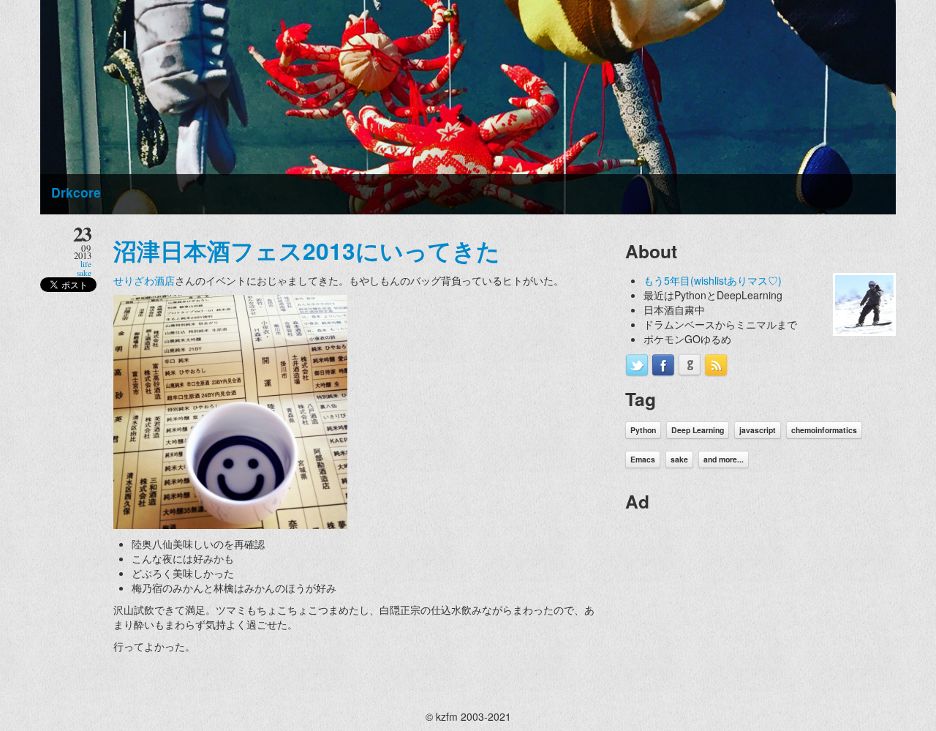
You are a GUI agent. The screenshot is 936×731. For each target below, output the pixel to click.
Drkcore (76, 192)
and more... (723, 459)
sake (84, 272)
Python (643, 429)
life (85, 263)
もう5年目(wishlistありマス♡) (713, 280)
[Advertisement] (735, 614)
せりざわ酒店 (144, 280)
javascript (757, 429)
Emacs (642, 459)
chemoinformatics (824, 429)
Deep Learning (697, 429)
